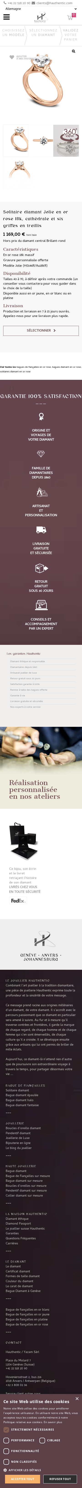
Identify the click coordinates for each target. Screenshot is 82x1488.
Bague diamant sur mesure (24, 1181)
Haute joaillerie (21, 1166)
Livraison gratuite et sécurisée (26, 701)
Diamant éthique (17, 1219)
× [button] (77, 1399)
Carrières (12, 1243)
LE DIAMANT (16, 1261)
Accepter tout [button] (22, 1479)
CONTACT (14, 1342)
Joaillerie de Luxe (18, 1138)
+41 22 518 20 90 (19, 3)
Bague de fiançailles (25, 1085)
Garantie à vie (17, 696)
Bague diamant (16, 1171)
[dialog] (41, 1441)
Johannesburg (41, 959)
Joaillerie (15, 1123)
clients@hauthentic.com (54, 3)
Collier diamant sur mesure (24, 1195)
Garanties (12, 1233)
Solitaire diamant (17, 1090)
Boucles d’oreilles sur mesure (26, 1186)
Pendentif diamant (18, 1133)
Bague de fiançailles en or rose (27, 1324)
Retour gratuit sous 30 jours (25, 679)
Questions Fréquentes (21, 1238)
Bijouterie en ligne (18, 1143)
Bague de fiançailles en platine (27, 1319)
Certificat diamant (18, 1271)
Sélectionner (39, 331)
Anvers (50, 955)
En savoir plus (53, 1422)
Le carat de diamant (19, 1286)
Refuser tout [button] (60, 1479)
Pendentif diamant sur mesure (26, 1190)
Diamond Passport (18, 1223)
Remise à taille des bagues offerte (28, 690)
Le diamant (13, 1266)
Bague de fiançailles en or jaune (27, 1314)
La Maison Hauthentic (26, 1214)
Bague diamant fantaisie (22, 1105)
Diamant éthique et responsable (27, 662)
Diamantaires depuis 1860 (23, 667)
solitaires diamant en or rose (15, 372)
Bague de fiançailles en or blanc (27, 1309)
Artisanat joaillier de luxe (23, 673)
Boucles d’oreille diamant (23, 1128)
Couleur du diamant (19, 1281)
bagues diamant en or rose (66, 367)
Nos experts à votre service (25, 707)
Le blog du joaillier (19, 1148)
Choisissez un (13, 33)
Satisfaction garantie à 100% (24, 684)
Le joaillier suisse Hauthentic (25, 1228)
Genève (28, 955)
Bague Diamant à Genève (23, 1291)
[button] (41, 1470)
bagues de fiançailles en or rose (34, 367)
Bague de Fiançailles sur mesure (28, 1176)
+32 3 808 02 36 (16, 1385)
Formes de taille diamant (23, 1276)
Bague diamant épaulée (22, 1095)
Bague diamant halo (19, 1100)
